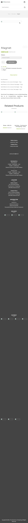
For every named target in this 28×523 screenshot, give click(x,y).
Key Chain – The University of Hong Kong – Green (21, 126)
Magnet (4, 69)
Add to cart (11, 62)
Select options (2, 123)
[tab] (14, 75)
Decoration (19, 68)
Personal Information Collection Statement (14, 207)
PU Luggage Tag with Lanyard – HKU (24, 47)
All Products (8, 68)
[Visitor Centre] (6, 2)
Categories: (3, 68)
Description (13, 75)
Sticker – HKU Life (7, 125)
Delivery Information (14, 204)
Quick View (4, 123)
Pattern (3, 55)
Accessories (14, 68)
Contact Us (14, 202)
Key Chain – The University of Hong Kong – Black (26, 47)
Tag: (2, 69)
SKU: (2, 66)
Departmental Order (14, 205)
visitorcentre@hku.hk (14, 153)
